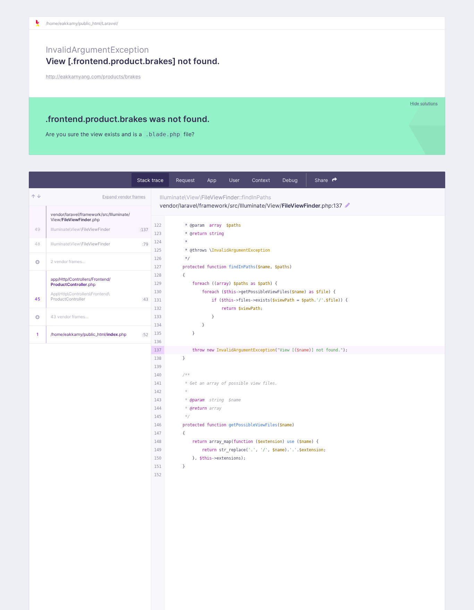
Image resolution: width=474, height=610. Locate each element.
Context (261, 180)
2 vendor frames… (68, 261)
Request (185, 180)
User (234, 180)
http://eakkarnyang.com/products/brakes (93, 76)
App (212, 180)
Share (322, 180)
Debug (290, 180)
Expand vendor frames (123, 196)
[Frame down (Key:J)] (39, 197)
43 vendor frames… (69, 316)
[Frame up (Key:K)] (33, 197)
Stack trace (150, 180)
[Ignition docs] (40, 23)
